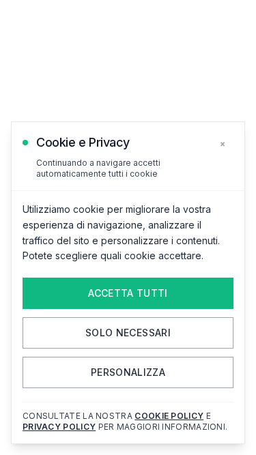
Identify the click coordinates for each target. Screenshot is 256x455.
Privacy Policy (59, 427)
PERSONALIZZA (128, 372)
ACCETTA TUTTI (128, 293)
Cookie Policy (168, 416)
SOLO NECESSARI (128, 332)
